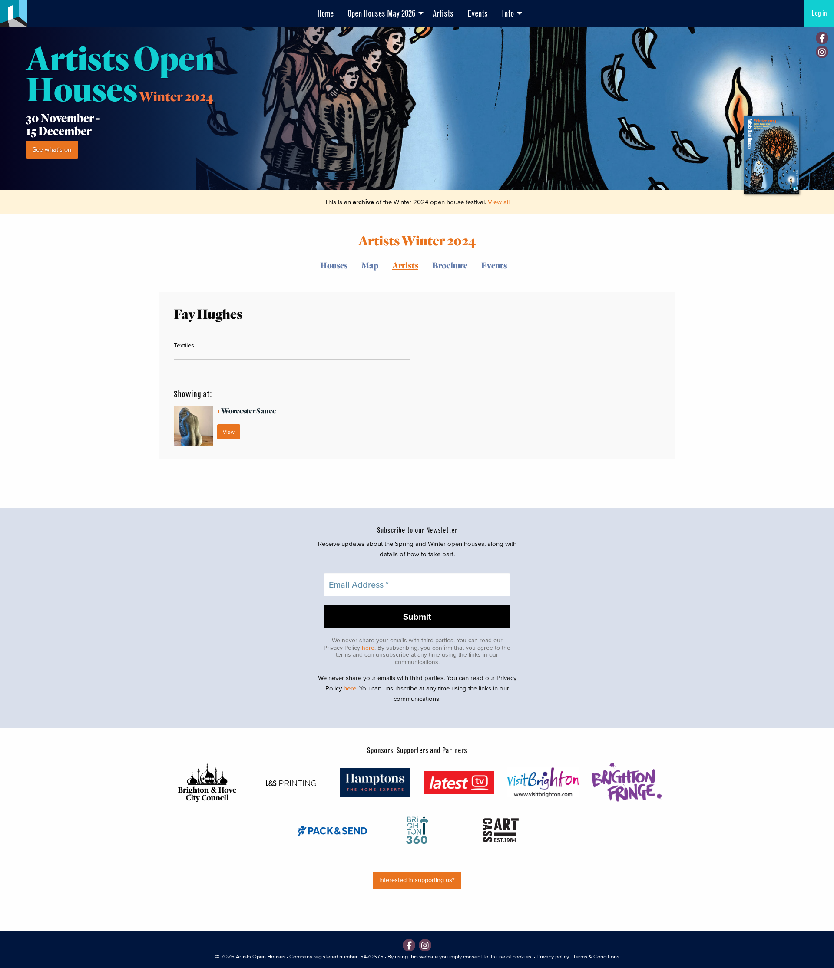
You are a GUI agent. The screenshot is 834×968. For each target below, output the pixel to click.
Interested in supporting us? (417, 880)
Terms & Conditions (596, 956)
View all (499, 201)
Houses (334, 265)
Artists (443, 13)
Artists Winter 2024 (417, 240)
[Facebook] (822, 38)
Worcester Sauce (246, 410)
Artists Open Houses (260, 956)
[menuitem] (325, 13)
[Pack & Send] (333, 830)
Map (369, 265)
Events (477, 13)
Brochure (449, 265)
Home (325, 13)
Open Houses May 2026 (381, 13)
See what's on (52, 149)
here (368, 647)
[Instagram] (822, 52)
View (229, 432)
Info (508, 13)
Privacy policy (552, 956)
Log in (819, 13)
